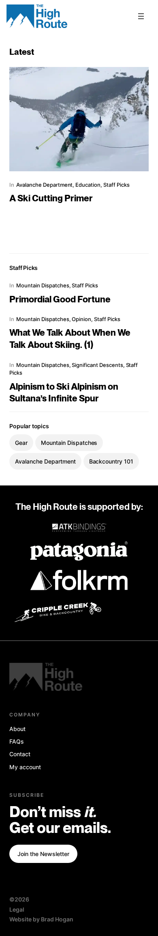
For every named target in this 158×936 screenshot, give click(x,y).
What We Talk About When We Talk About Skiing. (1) (69, 339)
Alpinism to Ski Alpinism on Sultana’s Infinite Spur (63, 393)
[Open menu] (141, 16)
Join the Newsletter (43, 853)
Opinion (81, 319)
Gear (21, 442)
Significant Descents (97, 365)
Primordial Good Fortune (60, 299)
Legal (16, 909)
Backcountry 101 (111, 461)
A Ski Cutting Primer (51, 198)
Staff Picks (116, 184)
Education (87, 184)
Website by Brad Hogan (41, 919)
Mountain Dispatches (42, 285)
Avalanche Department (44, 184)
